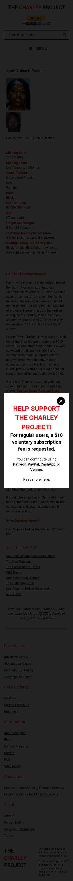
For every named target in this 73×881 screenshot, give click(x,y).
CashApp (48, 464)
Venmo (36, 469)
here (45, 479)
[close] (61, 401)
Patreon (19, 464)
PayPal (33, 464)
